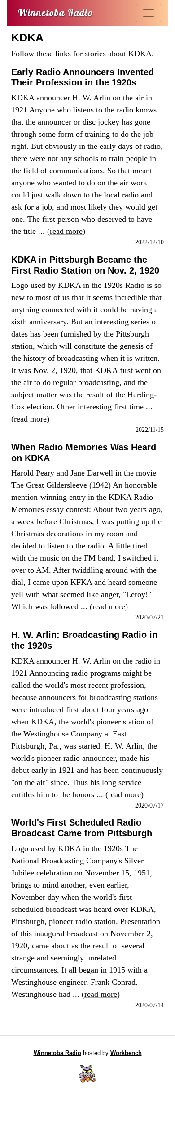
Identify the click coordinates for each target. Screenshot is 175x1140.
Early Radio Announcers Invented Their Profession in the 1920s (82, 77)
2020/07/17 (149, 805)
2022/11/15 (150, 429)
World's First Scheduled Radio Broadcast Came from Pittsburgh (81, 827)
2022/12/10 (149, 242)
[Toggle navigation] (148, 13)
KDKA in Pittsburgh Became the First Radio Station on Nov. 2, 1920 (85, 265)
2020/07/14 (149, 1005)
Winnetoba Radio (57, 1053)
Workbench (126, 1053)
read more (66, 231)
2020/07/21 (149, 617)
